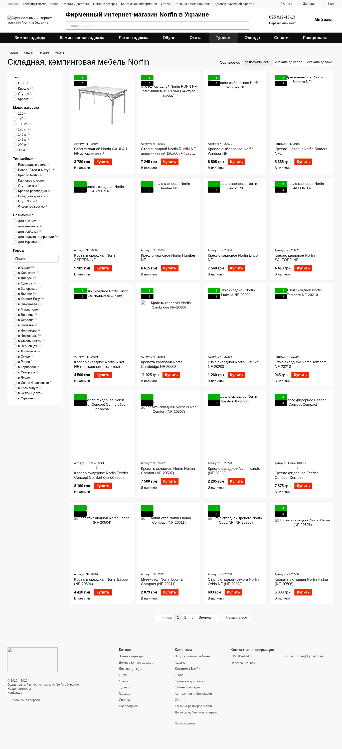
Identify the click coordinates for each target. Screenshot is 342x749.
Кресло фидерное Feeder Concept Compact (296, 475)
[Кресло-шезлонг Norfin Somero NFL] (302, 106)
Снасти (281, 38)
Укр (289, 3)
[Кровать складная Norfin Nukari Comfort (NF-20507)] (169, 425)
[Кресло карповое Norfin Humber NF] (169, 212)
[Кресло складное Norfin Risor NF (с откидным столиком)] (102, 319)
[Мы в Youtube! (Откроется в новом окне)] (267, 4)
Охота (196, 38)
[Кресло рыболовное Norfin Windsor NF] (236, 106)
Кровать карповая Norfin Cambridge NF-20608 (162, 364)
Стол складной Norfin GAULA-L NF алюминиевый (101, 151)
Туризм (223, 38)
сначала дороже (319, 62)
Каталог (13, 4)
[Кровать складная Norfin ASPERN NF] (102, 212)
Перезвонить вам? (282, 23)
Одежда (252, 38)
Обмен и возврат (105, 4)
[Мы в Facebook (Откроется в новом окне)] (261, 4)
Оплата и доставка (75, 4)
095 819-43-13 (282, 17)
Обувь (169, 38)
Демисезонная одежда (82, 38)
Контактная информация (139, 4)
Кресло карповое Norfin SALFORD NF (295, 257)
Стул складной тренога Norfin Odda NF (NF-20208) (233, 581)
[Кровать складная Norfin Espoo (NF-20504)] (102, 536)
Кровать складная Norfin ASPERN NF (95, 257)
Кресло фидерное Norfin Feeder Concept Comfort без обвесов (101, 475)
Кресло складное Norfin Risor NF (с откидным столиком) (99, 364)
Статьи (166, 4)
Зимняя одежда (30, 38)
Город (18, 250)
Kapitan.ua (15, 692)
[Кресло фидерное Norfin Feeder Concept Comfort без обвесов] (102, 425)
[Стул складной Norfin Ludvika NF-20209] (236, 319)
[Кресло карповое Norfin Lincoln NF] (236, 212)
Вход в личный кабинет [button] (192, 656)
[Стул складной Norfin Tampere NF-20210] (302, 319)
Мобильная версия (26, 700)
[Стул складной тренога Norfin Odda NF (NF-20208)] (236, 536)
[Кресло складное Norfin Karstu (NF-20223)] (236, 425)
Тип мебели (23, 159)
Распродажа (315, 38)
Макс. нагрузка (26, 107)
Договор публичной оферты (234, 4)
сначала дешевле (288, 62)
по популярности (257, 62)
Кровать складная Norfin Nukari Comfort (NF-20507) (168, 470)
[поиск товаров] (245, 26)
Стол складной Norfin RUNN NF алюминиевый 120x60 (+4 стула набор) (168, 153)
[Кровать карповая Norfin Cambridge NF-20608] (169, 319)
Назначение (23, 215)
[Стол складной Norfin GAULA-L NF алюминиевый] (102, 106)
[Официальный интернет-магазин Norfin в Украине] (33, 659)
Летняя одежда (133, 38)
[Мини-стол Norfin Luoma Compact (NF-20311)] (169, 536)
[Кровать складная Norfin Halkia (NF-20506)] (302, 536)
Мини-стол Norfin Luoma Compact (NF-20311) (162, 581)
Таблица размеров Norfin (193, 4)
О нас (54, 4)
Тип (16, 77)
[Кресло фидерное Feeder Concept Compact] (302, 425)
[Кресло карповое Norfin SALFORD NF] (302, 212)
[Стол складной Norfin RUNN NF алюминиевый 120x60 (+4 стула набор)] (169, 106)
